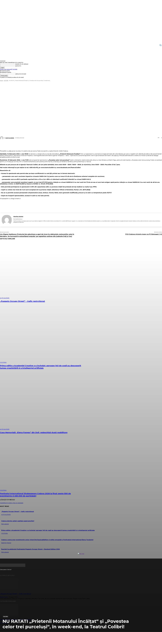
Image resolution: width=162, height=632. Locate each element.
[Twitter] (74, 143)
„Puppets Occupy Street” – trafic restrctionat (22, 301)
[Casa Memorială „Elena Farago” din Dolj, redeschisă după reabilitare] (41, 401)
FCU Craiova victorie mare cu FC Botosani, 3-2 (143, 234)
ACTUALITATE (4, 298)
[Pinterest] (79, 143)
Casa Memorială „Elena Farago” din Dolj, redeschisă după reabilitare (33, 432)
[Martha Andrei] (7, 220)
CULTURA (5, 616)
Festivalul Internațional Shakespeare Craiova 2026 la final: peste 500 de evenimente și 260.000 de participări (35, 494)
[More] (91, 144)
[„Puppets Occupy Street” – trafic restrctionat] (41, 270)
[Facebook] (69, 143)
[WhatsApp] (84, 143)
